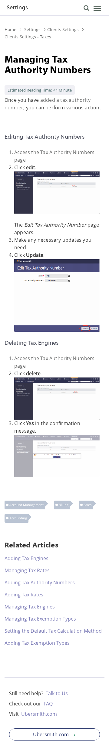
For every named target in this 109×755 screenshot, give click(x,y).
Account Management (26, 504)
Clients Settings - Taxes (28, 37)
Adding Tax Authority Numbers (40, 582)
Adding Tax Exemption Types (37, 643)
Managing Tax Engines (30, 606)
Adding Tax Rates (24, 594)
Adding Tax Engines (26, 558)
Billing (63, 504)
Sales (87, 504)
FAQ (48, 703)
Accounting (18, 518)
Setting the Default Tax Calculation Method (53, 631)
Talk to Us (57, 693)
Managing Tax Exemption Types (40, 618)
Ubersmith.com (39, 714)
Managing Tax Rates (27, 570)
